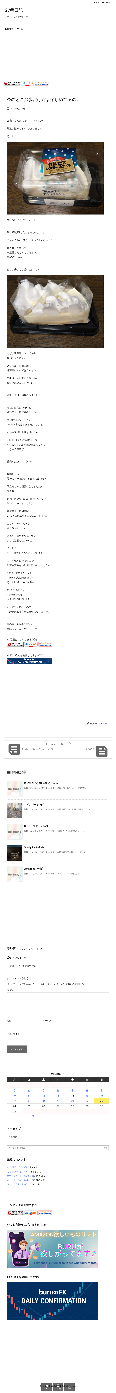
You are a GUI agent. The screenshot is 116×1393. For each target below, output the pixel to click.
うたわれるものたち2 (17, 1184)
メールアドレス (50, 1020)
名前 (9, 1020)
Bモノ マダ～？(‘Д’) (36, 825)
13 (57, 1095)
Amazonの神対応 (34, 868)
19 (43, 1100)
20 (58, 1100)
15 (87, 1095)
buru (105, 723)
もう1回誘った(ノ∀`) (17, 1167)
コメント (11, 990)
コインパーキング (34, 804)
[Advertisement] (58, 56)
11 (29, 1095)
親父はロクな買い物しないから (41, 783)
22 (87, 1100)
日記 (21, 29)
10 (14, 1095)
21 (72, 1100)
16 (101, 1095)
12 (43, 1095)
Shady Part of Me (34, 847)
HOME (10, 29)
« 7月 (33, 1116)
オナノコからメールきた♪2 (20, 1175)
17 (14, 1100)
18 (29, 1100)
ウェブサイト (13, 1033)
